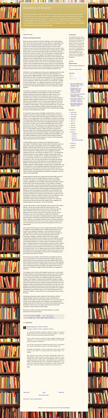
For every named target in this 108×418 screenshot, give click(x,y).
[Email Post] (43, 315)
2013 (72, 125)
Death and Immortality (77, 140)
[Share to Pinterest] (52, 316)
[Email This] (46, 316)
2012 (72, 127)
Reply (28, 367)
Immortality (29, 317)
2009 (72, 143)
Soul (53, 317)
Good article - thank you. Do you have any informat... (77, 99)
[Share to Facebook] (51, 316)
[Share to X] (49, 316)
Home (23, 30)
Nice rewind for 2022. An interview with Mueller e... (76, 104)
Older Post (61, 392)
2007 (72, 147)
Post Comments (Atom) (36, 399)
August (74, 133)
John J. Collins (36, 317)
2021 (72, 112)
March (74, 138)
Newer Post (26, 392)
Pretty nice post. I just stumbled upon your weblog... (75, 90)
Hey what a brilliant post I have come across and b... (77, 84)
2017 (72, 121)
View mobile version (44, 395)
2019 (72, 116)
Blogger (67, 407)
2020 (72, 114)
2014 (72, 123)
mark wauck (74, 63)
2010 (72, 132)
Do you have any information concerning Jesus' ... (77, 94)
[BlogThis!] (48, 316)
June (73, 136)
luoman (57, 407)
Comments (74, 78)
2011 (72, 129)
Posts (72, 76)
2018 (72, 119)
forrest (29, 326)
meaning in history (37, 7)
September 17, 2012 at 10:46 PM (39, 326)
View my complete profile (75, 69)
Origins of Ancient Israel (46, 317)
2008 (72, 145)
